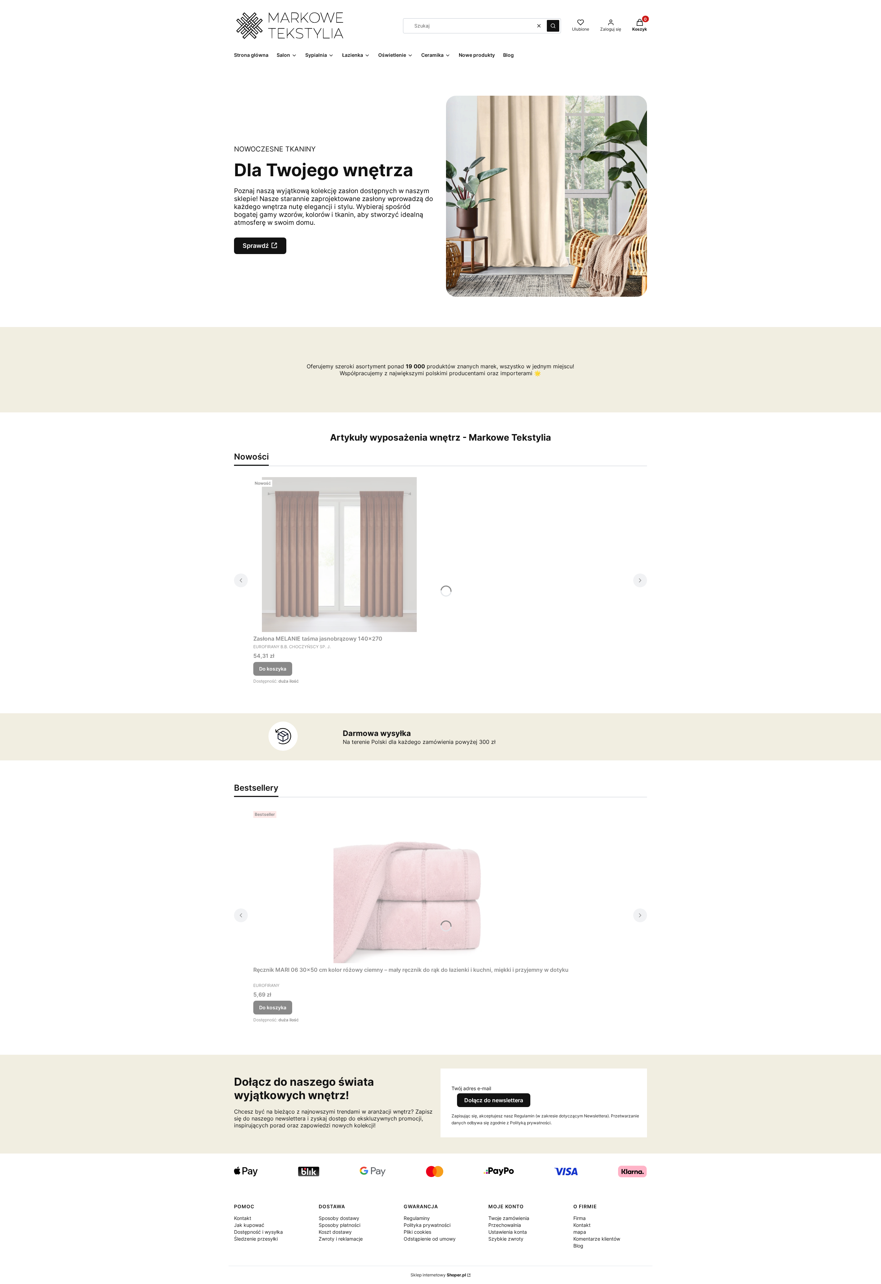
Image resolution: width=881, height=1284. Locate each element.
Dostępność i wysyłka (258, 1232)
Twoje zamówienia (508, 1218)
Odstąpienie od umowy (430, 1239)
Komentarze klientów (596, 1239)
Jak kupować (249, 1225)
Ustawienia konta (507, 1232)
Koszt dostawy (335, 1232)
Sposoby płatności (339, 1225)
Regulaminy (417, 1218)
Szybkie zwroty (505, 1239)
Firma (579, 1218)
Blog (578, 1246)
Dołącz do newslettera (493, 1100)
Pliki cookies (417, 1232)
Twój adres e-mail (471, 1088)
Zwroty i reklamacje (341, 1239)
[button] (553, 26)
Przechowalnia (504, 1225)
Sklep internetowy (438, 1274)
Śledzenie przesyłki (256, 1239)
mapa (579, 1232)
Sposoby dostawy (339, 1218)
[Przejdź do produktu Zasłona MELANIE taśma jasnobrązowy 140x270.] (339, 554)
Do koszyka (272, 669)
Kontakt (242, 1218)
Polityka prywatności (427, 1225)
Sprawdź (256, 245)
